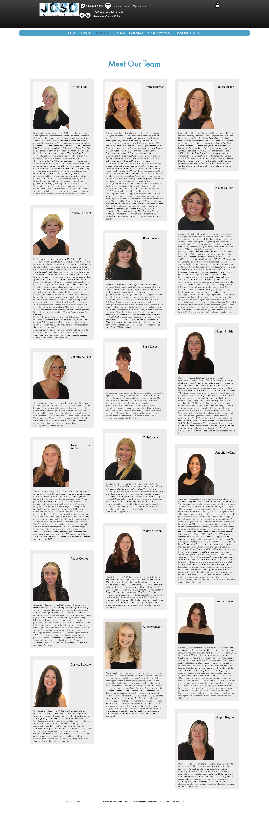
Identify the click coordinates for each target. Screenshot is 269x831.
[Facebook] (82, 15)
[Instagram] (88, 15)
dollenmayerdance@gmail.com (129, 6)
